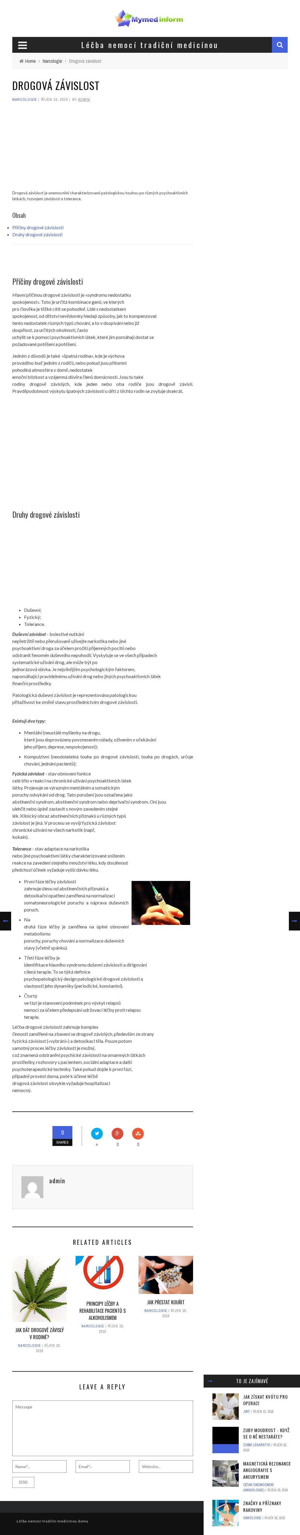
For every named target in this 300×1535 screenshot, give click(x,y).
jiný (246, 1411)
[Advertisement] (102, 149)
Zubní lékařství (256, 1445)
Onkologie (252, 1518)
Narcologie (24, 99)
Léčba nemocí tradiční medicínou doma (52, 1521)
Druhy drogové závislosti (37, 234)
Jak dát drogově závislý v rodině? (39, 1334)
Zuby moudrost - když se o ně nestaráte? (266, 1433)
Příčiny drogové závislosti (38, 227)
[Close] (210, 1381)
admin (84, 99)
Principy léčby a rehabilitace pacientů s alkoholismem (102, 1310)
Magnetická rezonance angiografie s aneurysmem (267, 1470)
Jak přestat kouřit (166, 1302)
